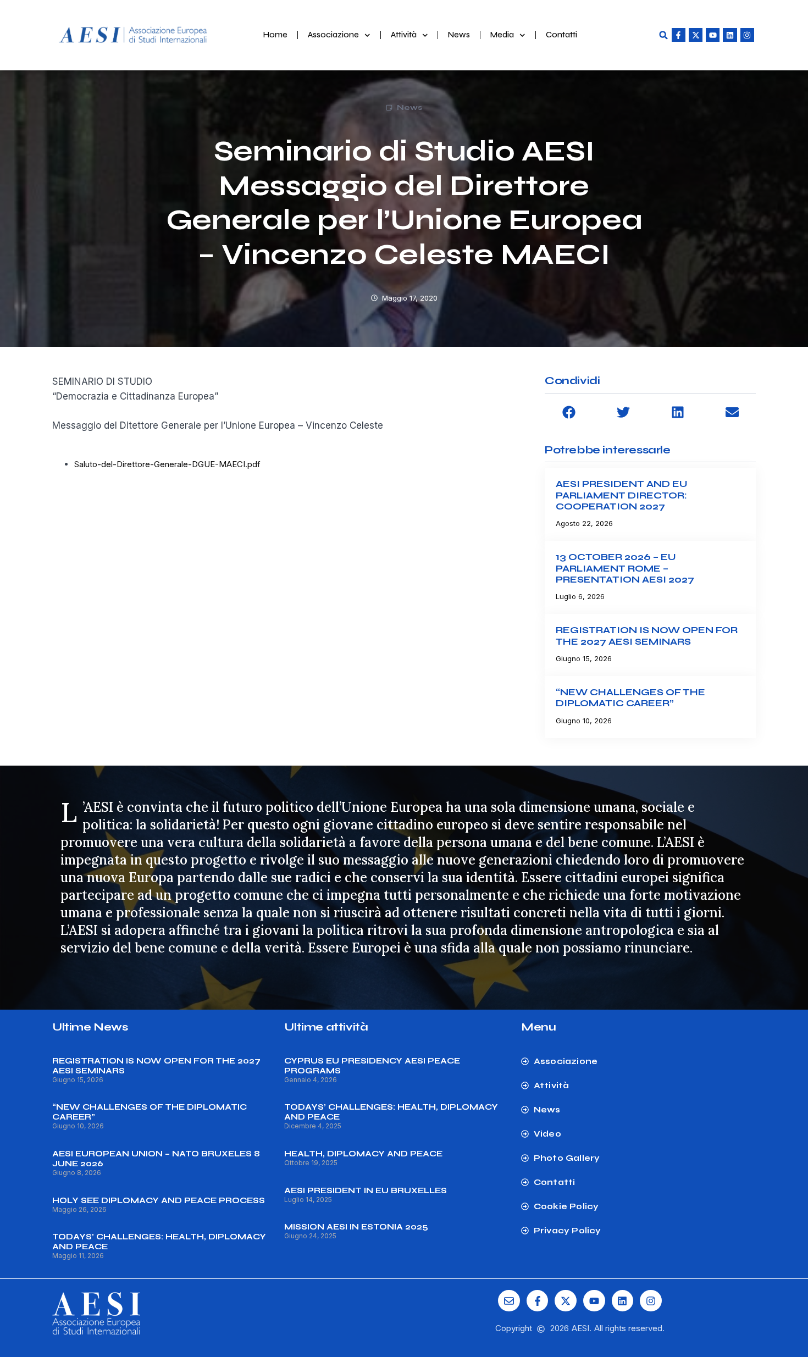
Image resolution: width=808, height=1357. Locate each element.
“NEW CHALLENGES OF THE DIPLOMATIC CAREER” (630, 697)
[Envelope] (509, 1301)
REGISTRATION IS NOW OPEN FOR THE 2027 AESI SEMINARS (647, 635)
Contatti (561, 35)
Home (275, 35)
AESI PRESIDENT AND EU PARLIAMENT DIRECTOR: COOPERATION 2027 (622, 495)
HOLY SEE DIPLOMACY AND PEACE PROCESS (158, 1200)
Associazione (333, 35)
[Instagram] (747, 35)
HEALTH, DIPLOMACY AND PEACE (363, 1154)
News (459, 35)
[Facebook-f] (678, 35)
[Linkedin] (730, 35)
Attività (404, 35)
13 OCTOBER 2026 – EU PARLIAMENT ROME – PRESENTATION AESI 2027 (625, 568)
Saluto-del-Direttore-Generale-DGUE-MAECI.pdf (167, 464)
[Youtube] (713, 35)
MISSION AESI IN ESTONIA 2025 (356, 1227)
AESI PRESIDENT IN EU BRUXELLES (365, 1190)
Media (502, 35)
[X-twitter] (695, 35)
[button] (663, 35)
